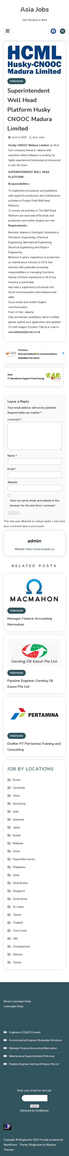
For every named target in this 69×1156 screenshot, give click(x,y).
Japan (16, 827)
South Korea (20, 898)
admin (34, 541)
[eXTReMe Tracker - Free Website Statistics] (7, 1126)
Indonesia (16, 81)
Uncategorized (21, 946)
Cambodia (19, 787)
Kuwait (17, 835)
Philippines (19, 867)
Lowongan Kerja (13, 1006)
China (16, 795)
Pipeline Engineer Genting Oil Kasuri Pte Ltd (34, 1064)
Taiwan (17, 914)
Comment (15, 419)
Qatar (16, 875)
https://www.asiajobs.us (40, 549)
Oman (16, 851)
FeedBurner (42, 1110)
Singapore (19, 890)
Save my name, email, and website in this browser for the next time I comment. (34, 503)
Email (12, 469)
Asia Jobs (34, 9)
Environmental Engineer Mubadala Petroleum (35, 1040)
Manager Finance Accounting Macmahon (33, 1048)
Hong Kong (19, 803)
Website (12, 482)
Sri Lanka (18, 906)
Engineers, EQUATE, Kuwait (25, 1032)
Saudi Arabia (20, 883)
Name (12, 455)
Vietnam (18, 954)
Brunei (16, 779)
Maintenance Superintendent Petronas (31, 1056)
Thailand (18, 922)
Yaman (17, 962)
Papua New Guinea (24, 859)
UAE (15, 938)
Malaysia (18, 843)
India (15, 811)
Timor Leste (20, 930)
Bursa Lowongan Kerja (17, 1001)
